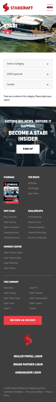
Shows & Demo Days (37, 233)
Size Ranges (33, 188)
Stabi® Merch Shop (12, 298)
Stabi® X (7, 309)
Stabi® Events (10, 268)
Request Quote (34, 222)
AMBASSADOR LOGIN (28, 372)
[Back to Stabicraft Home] (18, 7)
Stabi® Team (9, 303)
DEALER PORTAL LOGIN (28, 356)
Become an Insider (22, 320)
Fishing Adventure (12, 238)
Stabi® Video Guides (12, 258)
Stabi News (9, 288)
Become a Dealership (37, 238)
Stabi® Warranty (11, 263)
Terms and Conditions (34, 392)
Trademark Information (13, 392)
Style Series (33, 194)
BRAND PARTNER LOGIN (28, 364)
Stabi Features (10, 222)
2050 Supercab (14, 74)
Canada (10, 84)
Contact (33, 309)
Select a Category (15, 64)
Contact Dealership (36, 227)
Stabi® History (10, 293)
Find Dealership (35, 217)
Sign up (28, 149)
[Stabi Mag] (16, 193)
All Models (32, 183)
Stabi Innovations (11, 227)
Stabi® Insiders (36, 293)
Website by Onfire (37, 388)
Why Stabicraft (10, 217)
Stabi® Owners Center (13, 253)
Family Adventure (11, 233)
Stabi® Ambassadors (38, 298)
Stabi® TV (33, 288)
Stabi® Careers (36, 303)
